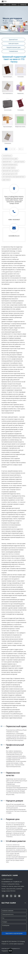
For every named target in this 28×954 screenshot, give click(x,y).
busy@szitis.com (18, 881)
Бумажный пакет (13, 39)
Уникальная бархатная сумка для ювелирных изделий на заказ (7, 143)
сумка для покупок (19, 161)
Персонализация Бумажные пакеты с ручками (7, 127)
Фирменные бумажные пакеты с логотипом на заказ (20, 93)
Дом (5, 4)
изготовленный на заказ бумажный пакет (14, 176)
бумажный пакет (7, 161)
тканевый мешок (7, 155)
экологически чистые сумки (10, 158)
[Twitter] (11, 895)
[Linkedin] (7, 895)
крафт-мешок (6, 179)
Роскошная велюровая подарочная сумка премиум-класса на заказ (20, 110)
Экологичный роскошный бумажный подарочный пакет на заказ (8, 110)
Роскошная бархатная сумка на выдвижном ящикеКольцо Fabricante (20, 77)
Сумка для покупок (13, 43)
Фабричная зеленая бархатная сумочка (20, 127)
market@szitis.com (8, 881)
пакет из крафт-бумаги (9, 167)
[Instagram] (19, 895)
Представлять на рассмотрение (14, 933)
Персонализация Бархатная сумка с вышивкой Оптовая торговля (7, 77)
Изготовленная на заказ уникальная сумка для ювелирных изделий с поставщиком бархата (7, 93)
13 (19, 149)
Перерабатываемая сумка (13, 47)
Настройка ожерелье (12, 753)
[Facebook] (3, 895)
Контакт (14, 4)
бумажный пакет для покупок (10, 170)
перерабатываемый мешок (10, 164)
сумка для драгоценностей (10, 173)
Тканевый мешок (13, 51)
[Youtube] (15, 895)
